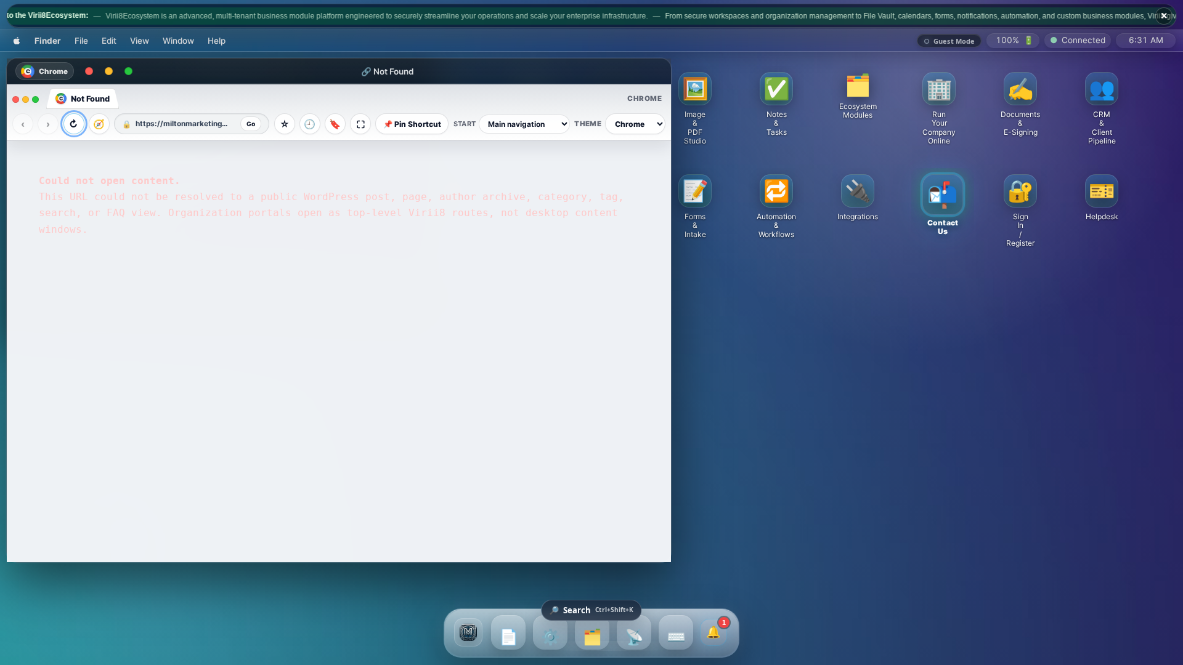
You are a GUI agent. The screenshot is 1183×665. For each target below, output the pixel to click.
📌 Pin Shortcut (412, 124)
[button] (857, 96)
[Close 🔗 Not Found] (88, 71)
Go (250, 123)
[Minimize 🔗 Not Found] (108, 71)
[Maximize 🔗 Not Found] (128, 71)
